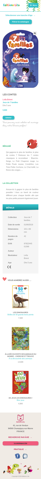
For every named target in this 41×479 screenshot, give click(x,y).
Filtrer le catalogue (20, 22)
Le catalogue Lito (20, 443)
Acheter (8, 118)
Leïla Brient (7, 100)
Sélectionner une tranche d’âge (18, 15)
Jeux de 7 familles (10, 102)
